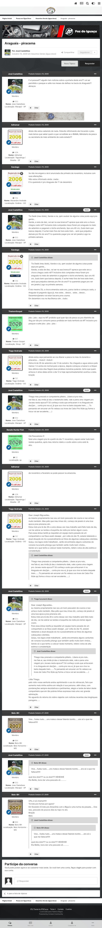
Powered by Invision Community (51, 914)
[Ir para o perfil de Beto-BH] (15, 725)
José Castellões (23, 51)
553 (16, 101)
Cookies (69, 909)
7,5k (16, 198)
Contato (61, 909)
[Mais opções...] (95, 74)
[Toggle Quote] (32, 257)
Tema (52, 909)
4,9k (16, 152)
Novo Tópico (69, 63)
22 (16, 457)
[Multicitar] (31, 108)
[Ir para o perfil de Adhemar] (15, 137)
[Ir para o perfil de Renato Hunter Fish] (15, 442)
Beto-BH (15, 713)
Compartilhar (68, 52)
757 (16, 378)
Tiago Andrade (15, 351)
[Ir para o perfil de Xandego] (15, 179)
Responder (90, 63)
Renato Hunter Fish (15, 430)
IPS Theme (34, 909)
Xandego (15, 167)
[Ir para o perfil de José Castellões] (7, 52)
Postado (39, 74)
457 (16, 339)
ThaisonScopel (15, 311)
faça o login (76, 867)
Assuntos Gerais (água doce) (43, 54)
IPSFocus (44, 909)
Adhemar (15, 125)
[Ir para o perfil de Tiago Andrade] (15, 363)
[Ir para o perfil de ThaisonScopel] (15, 323)
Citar (36, 108)
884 (16, 740)
